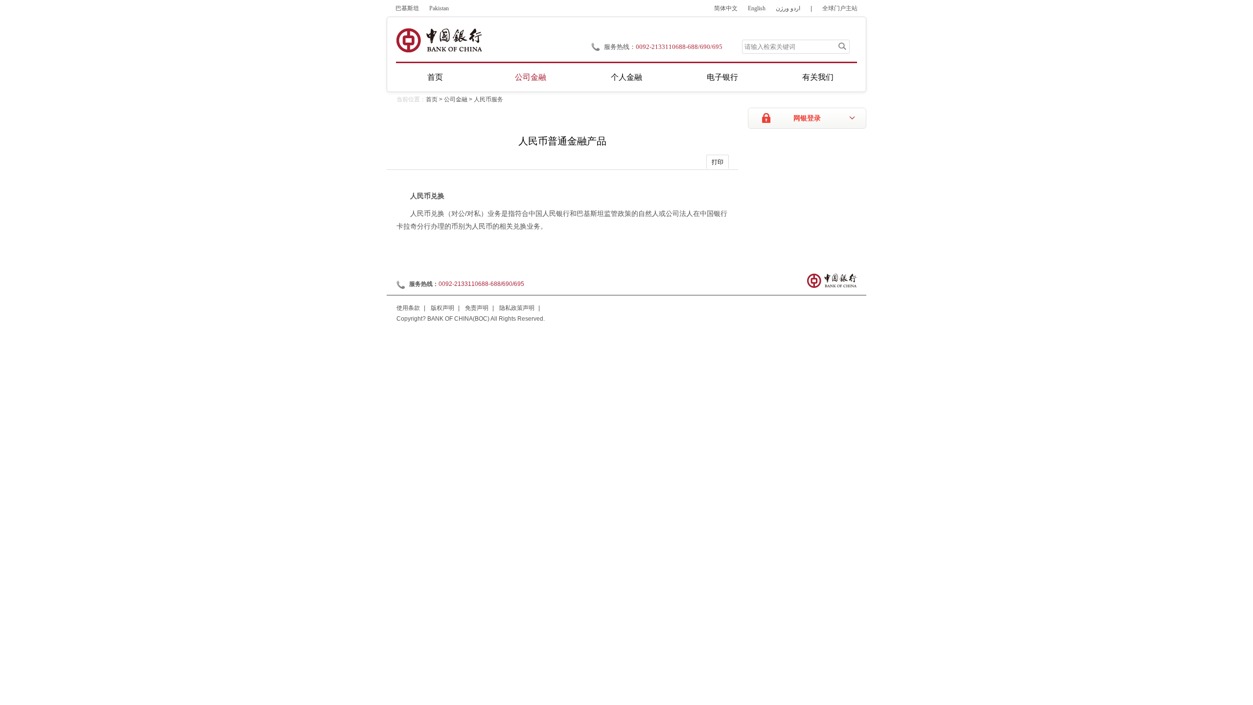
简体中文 (726, 8)
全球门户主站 (840, 8)
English (757, 8)
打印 (717, 162)
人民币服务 (488, 99)
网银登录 (807, 118)
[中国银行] (439, 40)
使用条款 (408, 308)
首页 (435, 77)
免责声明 (476, 308)
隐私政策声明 (516, 308)
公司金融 (530, 77)
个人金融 (626, 77)
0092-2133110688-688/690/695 (679, 46)
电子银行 (722, 77)
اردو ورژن (788, 8)
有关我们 (818, 77)
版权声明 (442, 308)
